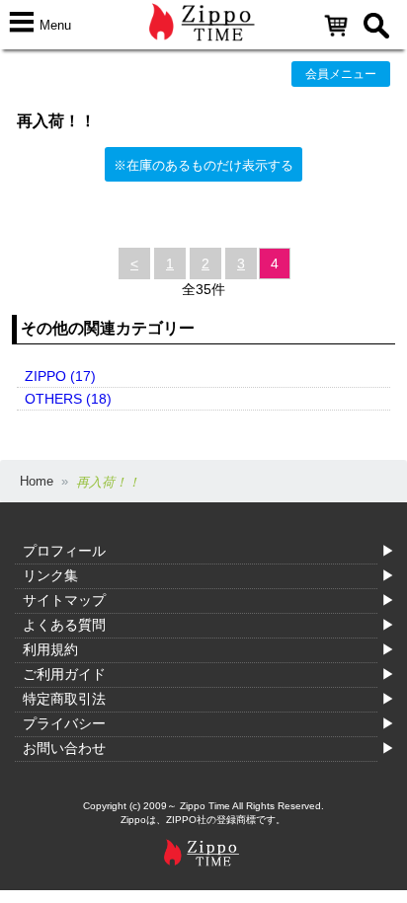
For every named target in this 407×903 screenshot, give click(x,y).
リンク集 (50, 575)
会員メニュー (340, 74)
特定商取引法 (64, 699)
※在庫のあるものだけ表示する (203, 165)
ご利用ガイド (64, 674)
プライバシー (64, 723)
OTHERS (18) (68, 399)
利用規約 (50, 649)
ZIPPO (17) (60, 376)
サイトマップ (64, 600)
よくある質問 (64, 625)
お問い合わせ (64, 748)
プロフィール (64, 551)
